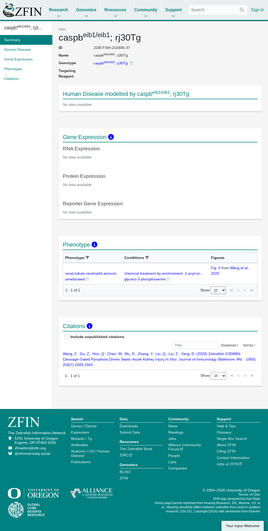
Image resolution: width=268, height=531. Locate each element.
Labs (172, 462)
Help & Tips (226, 426)
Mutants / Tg (81, 438)
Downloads (129, 426)
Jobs (172, 438)
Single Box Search (232, 438)
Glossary (224, 432)
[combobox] (217, 10)
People (174, 455)
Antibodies (79, 445)
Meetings (175, 432)
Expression (80, 432)
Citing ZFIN (226, 451)
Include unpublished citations (97, 337)
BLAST (125, 472)
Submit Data (130, 432)
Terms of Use (249, 494)
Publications (81, 462)
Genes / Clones (84, 426)
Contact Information (233, 458)
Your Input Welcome (242, 526)
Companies (177, 468)
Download (228, 345)
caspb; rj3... (23, 27)
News (172, 426)
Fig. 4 (215, 268)
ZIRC (124, 455)
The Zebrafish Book (136, 449)
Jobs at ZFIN (227, 464)
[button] (87, 258)
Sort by (248, 345)
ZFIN (124, 478)
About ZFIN (226, 445)
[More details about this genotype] (131, 63)
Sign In (257, 10)
